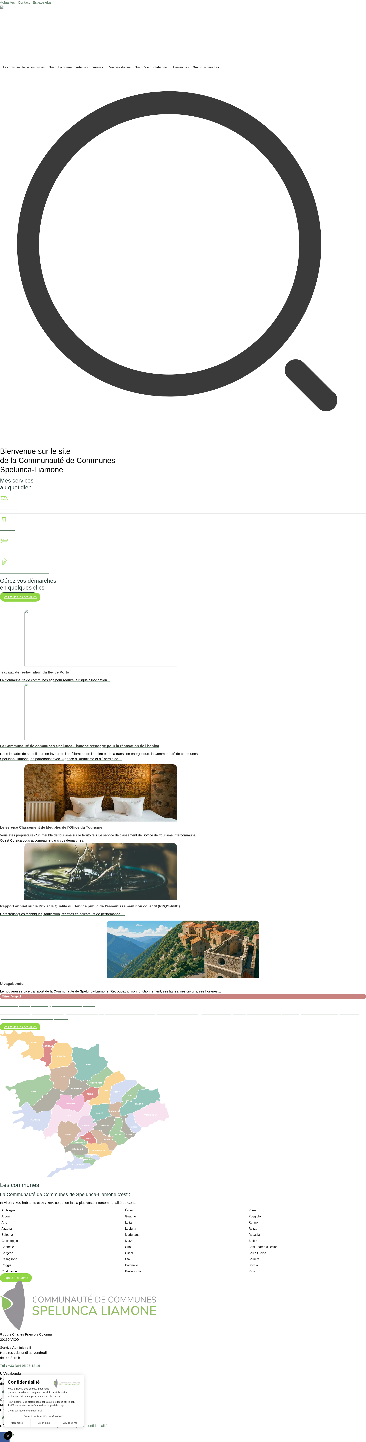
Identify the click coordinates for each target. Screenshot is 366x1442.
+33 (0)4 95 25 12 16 (20, 1366)
